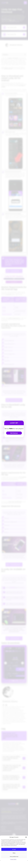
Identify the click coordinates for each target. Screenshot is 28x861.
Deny (14, 853)
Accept (14, 849)
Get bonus (14, 433)
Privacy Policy (13, 859)
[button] (26, 837)
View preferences (14, 856)
